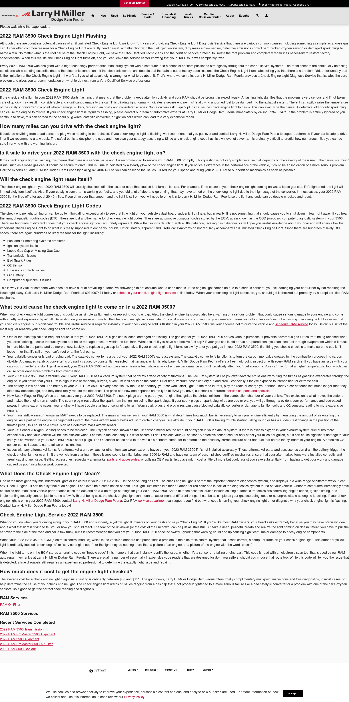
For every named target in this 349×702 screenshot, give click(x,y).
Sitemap (207, 669)
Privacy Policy (134, 696)
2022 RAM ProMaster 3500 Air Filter (26, 643)
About (230, 15)
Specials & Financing (169, 15)
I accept (292, 693)
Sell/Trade (130, 15)
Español (244, 15)
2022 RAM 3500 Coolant (18, 648)
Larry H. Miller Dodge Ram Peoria (97, 500)
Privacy (190, 669)
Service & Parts (148, 15)
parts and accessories (123, 459)
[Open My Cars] (266, 16)
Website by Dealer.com (97, 671)
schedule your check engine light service (146, 292)
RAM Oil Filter (10, 604)
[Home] (10, 16)
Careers (132, 669)
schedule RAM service (291, 324)
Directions (150, 669)
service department (152, 500)
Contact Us (171, 669)
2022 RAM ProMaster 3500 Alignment (27, 634)
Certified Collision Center (210, 15)
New (103, 15)
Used (114, 15)
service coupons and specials (248, 390)
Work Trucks (188, 15)
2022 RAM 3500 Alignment (19, 638)
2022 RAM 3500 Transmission (22, 629)
